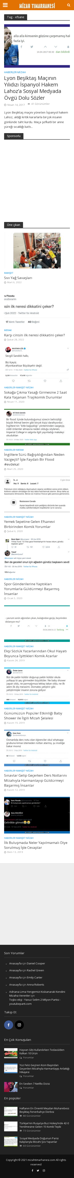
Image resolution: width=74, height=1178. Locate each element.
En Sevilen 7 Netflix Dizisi (35, 1083)
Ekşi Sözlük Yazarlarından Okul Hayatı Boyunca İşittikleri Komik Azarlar (35, 653)
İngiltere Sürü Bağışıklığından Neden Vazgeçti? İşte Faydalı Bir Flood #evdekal (34, 459)
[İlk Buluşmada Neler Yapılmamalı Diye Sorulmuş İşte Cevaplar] (37, 815)
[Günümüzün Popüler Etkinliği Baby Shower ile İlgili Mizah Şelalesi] (37, 685)
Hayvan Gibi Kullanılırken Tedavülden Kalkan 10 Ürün (42, 1051)
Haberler (10, 72)
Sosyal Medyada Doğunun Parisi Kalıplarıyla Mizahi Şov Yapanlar (39, 1140)
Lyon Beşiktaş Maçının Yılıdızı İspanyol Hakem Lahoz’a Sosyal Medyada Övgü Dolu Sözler (32, 88)
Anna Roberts (35, 984)
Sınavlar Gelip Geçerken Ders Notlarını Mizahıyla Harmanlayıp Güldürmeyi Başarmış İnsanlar (35, 780)
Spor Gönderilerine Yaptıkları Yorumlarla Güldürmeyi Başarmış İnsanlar (31, 589)
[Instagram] (19, 1024)
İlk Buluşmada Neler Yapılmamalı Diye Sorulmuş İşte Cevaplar (35, 845)
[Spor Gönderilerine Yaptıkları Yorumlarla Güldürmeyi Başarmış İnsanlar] (37, 556)
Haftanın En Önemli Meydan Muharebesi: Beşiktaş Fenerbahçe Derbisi (44, 1110)
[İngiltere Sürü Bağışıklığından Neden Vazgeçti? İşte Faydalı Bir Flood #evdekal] (37, 427)
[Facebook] (8, 1024)
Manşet (8, 273)
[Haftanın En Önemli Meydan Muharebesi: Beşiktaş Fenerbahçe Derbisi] (10, 1111)
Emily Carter (34, 977)
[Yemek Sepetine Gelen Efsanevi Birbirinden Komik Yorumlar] (37, 494)
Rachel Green (35, 970)
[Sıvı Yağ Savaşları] (37, 250)
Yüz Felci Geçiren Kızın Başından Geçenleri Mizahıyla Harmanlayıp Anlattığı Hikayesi (44, 1068)
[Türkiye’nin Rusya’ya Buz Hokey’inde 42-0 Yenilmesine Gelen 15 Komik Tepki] (10, 1126)
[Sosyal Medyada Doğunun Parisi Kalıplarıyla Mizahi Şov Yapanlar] (10, 1141)
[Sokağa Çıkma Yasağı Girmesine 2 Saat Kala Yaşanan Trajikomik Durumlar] (37, 364)
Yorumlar (28, 1057)
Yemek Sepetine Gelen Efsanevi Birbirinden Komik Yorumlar (29, 524)
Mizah (21, 72)
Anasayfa (15, 963)
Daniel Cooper (36, 963)
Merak (8, 330)
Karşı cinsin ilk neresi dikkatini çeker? (34, 335)
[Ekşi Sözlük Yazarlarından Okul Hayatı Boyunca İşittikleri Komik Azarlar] (37, 623)
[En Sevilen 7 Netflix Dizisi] (10, 1087)
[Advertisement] (37, 180)
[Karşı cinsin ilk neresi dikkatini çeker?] (37, 307)
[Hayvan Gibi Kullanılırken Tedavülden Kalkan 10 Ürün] (10, 1053)
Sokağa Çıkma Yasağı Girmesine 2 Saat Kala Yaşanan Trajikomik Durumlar (35, 395)
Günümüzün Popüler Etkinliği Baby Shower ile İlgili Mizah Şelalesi (33, 715)
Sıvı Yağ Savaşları (18, 277)
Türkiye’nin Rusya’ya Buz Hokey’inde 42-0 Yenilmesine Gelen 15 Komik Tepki (44, 1125)
